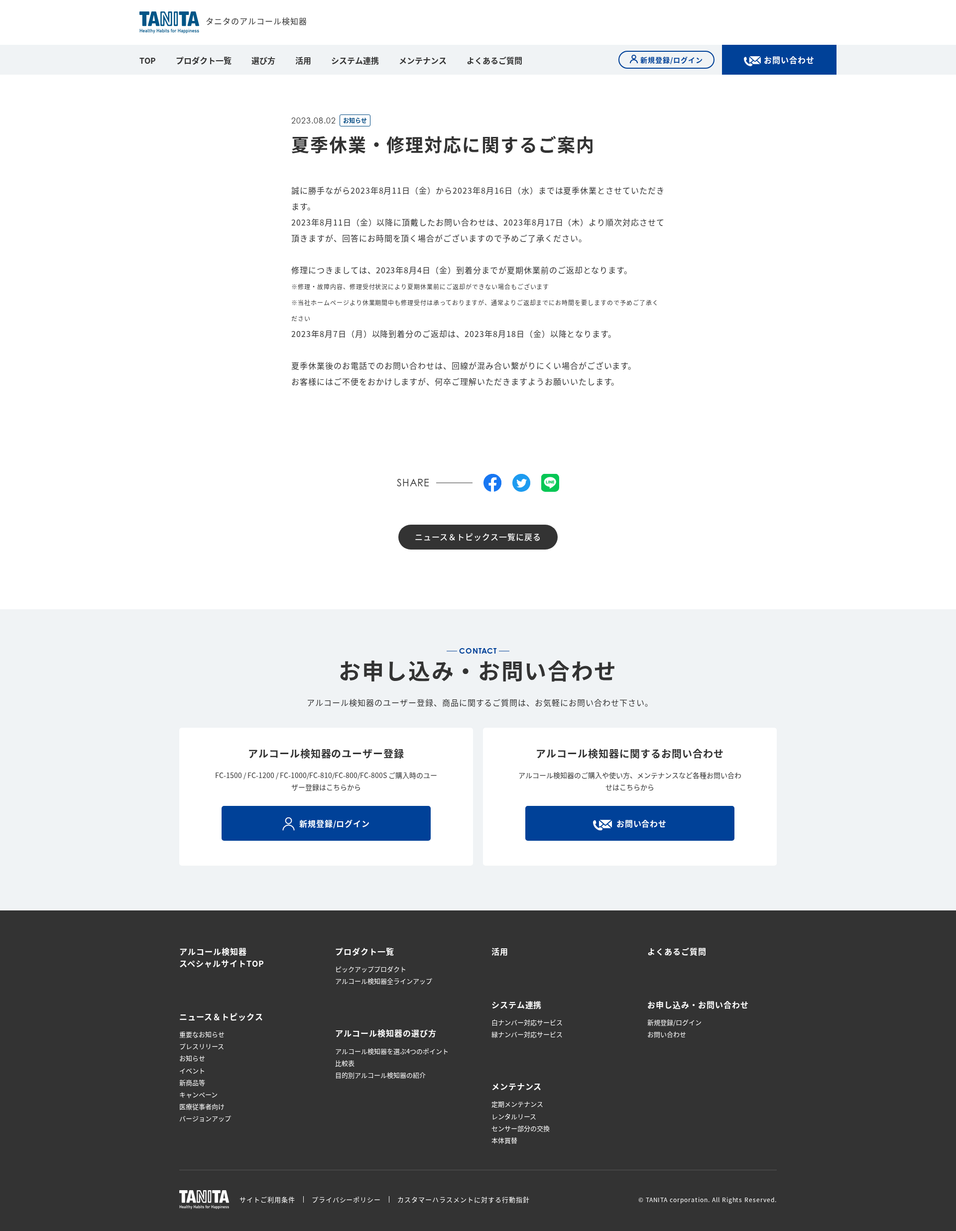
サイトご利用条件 (267, 1199)
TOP (147, 60)
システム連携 (355, 60)
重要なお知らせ (202, 1034)
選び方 (263, 60)
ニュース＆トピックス (221, 1016)
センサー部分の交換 (520, 1128)
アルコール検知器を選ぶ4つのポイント (392, 1051)
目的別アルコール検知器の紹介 (380, 1075)
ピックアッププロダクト (370, 969)
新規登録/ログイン (674, 1022)
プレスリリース (201, 1046)
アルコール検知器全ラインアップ (383, 981)
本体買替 (504, 1140)
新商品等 (192, 1082)
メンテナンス (423, 60)
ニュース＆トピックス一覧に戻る (478, 537)
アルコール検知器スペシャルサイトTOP (221, 957)
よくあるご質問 (494, 60)
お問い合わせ (666, 1034)
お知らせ (192, 1058)
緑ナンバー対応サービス (527, 1034)
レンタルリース (513, 1116)
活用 (303, 60)
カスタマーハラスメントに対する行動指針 (463, 1199)
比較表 (345, 1063)
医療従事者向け (202, 1106)
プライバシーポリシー (346, 1199)
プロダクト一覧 (204, 60)
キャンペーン (198, 1094)
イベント (192, 1070)
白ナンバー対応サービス (527, 1022)
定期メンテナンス (517, 1104)
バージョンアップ (205, 1118)
